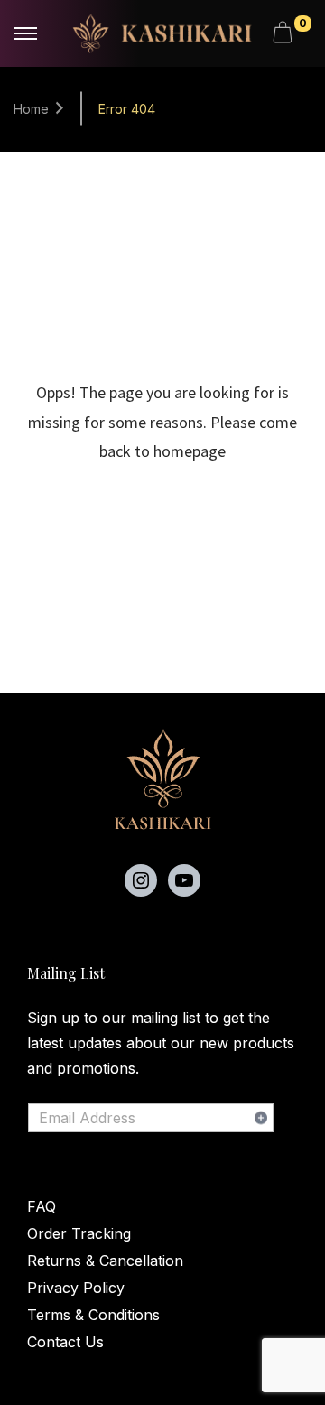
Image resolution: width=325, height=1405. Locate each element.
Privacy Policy (76, 1288)
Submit (260, 1118)
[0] (285, 33)
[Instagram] (141, 880)
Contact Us (65, 1342)
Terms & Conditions (93, 1315)
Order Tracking (79, 1233)
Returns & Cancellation (105, 1260)
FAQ (41, 1206)
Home (31, 108)
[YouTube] (184, 880)
